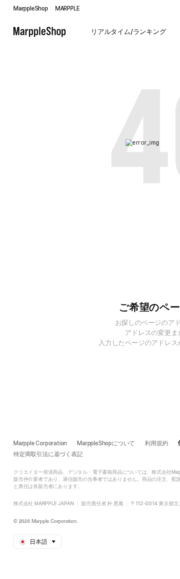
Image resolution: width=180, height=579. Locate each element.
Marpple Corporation (40, 443)
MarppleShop (30, 8)
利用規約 (156, 443)
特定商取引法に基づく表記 (48, 454)
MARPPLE (67, 8)
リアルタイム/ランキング (128, 32)
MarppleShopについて (106, 443)
